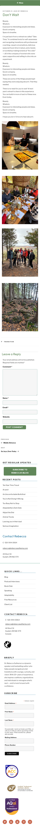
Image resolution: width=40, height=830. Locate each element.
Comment (7, 367)
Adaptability (9, 595)
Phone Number (10, 745)
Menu (21, 3)
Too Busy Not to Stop (11, 503)
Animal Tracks (8, 517)
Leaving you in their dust (12, 522)
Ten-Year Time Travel (11, 485)
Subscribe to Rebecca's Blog (20, 471)
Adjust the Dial (8, 512)
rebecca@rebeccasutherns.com (15, 548)
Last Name (9, 720)
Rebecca (24, 11)
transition (9, 341)
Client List (8, 604)
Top (37, 827)
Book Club (8, 586)
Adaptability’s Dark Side (12, 508)
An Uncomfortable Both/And (14, 494)
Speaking (8, 591)
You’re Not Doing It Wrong (13, 499)
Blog (6, 577)
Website (6, 417)
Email (5, 408)
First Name (9, 712)
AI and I (6, 490)
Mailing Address (11, 737)
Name (6, 398)
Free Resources (10, 600)
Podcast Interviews (12, 582)
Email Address (10, 703)
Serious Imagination (11, 526)
